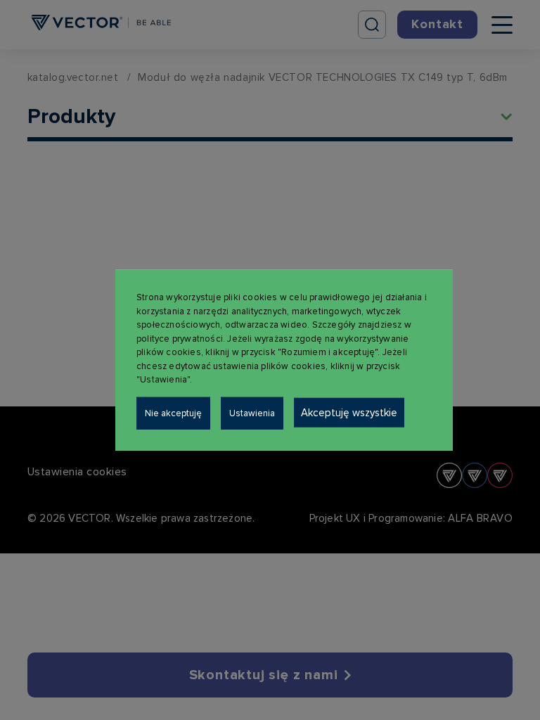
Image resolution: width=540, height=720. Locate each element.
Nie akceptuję (173, 412)
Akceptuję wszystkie (349, 412)
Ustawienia (252, 412)
